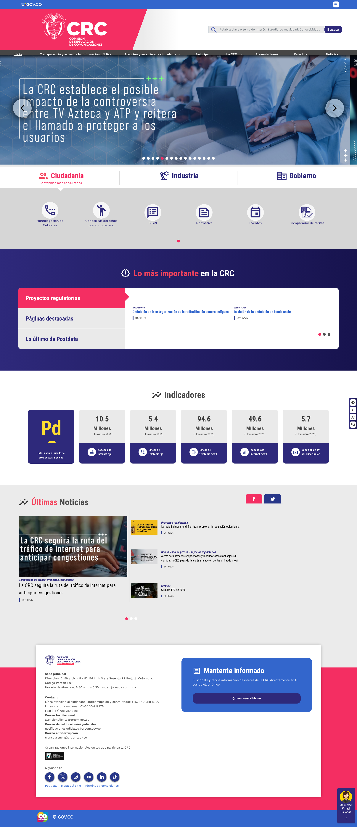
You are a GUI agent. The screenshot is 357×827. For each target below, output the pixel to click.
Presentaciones (267, 54)
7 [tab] (171, 158)
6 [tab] (166, 158)
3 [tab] (153, 158)
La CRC (229, 55)
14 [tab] (204, 158)
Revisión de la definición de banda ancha (263, 312)
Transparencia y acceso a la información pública (75, 54)
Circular (165, 586)
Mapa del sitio (71, 785)
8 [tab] (176, 158)
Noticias (332, 54)
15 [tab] (208, 158)
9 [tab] (180, 158)
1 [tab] (143, 158)
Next (334, 108)
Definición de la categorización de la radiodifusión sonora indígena (181, 312)
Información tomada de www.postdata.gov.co (51, 455)
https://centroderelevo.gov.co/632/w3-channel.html (353, 425)
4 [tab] (157, 158)
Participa (202, 54)
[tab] (61, 178)
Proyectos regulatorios (174, 522)
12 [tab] (194, 158)
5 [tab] (162, 158)
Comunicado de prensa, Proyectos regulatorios (46, 580)
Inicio (18, 54)
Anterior (22, 108)
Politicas (51, 785)
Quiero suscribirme (246, 698)
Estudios (300, 54)
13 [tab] (199, 158)
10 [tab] (185, 158)
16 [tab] (213, 158)
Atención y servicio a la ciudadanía (149, 55)
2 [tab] (148, 158)
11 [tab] (190, 158)
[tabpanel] (178, 108)
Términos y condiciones (102, 785)
